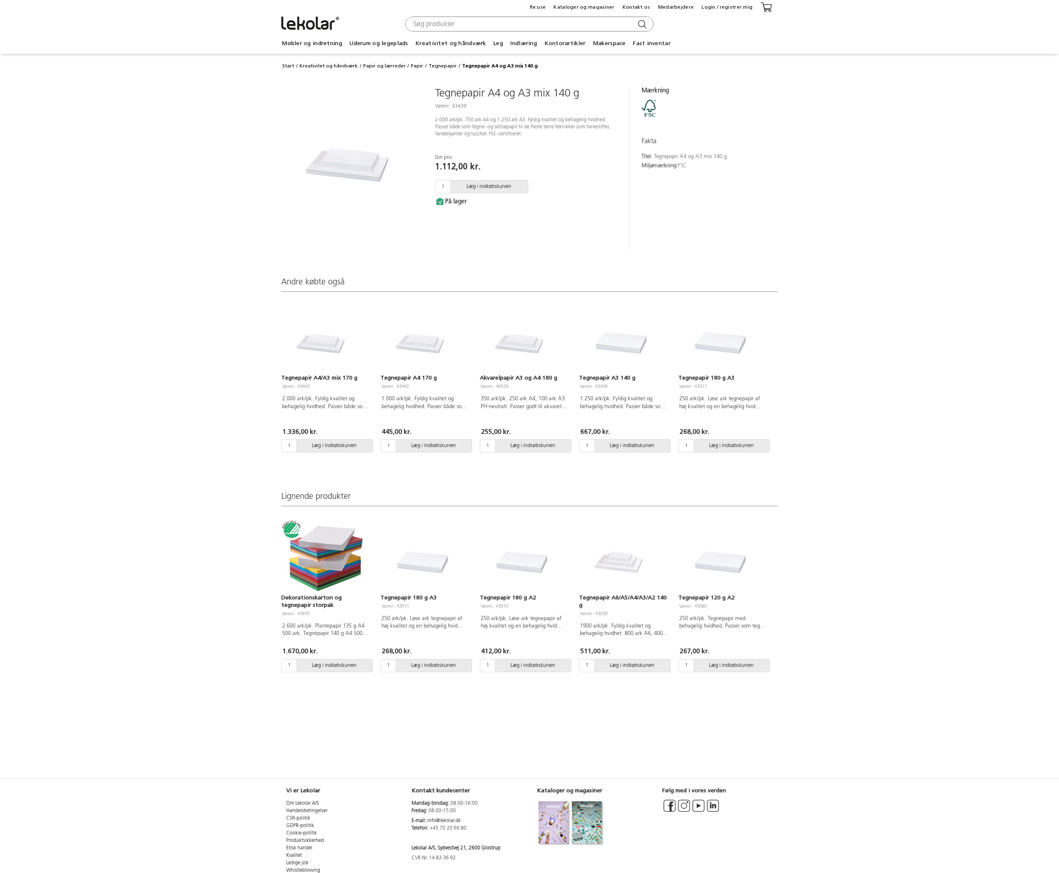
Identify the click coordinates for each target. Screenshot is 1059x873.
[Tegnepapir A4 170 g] (425, 338)
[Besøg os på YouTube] (698, 810)
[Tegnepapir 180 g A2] (524, 558)
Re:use (538, 7)
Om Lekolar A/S (302, 803)
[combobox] (528, 24)
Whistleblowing (303, 870)
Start (288, 66)
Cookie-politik (301, 833)
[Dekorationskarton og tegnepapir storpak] (326, 558)
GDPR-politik (300, 825)
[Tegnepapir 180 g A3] (723, 338)
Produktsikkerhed (305, 840)
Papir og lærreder (384, 66)
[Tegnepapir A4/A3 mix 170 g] (326, 338)
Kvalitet (294, 855)
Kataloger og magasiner (583, 7)
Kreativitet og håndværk (328, 66)
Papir (417, 66)
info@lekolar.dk (444, 820)
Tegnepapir (443, 66)
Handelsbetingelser (307, 810)
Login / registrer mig (727, 7)
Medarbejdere (676, 7)
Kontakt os (636, 7)
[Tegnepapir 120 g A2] (723, 558)
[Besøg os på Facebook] (670, 810)
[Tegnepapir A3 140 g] (623, 338)
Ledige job (297, 863)
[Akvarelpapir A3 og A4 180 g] (524, 338)
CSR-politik (298, 818)
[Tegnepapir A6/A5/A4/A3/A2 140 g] (623, 558)
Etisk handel (299, 848)
